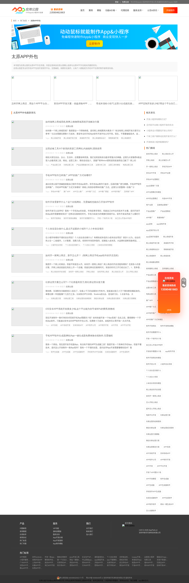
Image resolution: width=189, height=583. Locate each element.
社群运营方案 (56, 298)
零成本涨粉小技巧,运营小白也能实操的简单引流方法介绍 (124, 103)
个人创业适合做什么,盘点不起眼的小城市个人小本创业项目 (75, 229)
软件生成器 (55, 352)
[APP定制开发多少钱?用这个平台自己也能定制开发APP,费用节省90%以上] (158, 77)
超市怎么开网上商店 (153, 408)
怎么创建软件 (151, 510)
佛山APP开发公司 (26, 568)
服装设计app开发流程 (165, 557)
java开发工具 (74, 557)
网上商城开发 (56, 138)
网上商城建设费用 (152, 262)
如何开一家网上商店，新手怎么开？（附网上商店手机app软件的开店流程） (83, 255)
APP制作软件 (151, 504)
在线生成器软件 (111, 352)
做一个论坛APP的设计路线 (67, 559)
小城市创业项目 (57, 245)
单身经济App (137, 559)
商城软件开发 (85, 138)
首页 (82, 10)
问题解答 (23, 528)
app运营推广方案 (152, 185)
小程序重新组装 (25, 559)
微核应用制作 (62, 557)
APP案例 (23, 557)
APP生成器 (66, 352)
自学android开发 (38, 557)
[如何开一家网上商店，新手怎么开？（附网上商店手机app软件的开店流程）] (27, 255)
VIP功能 (56, 528)
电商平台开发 (151, 415)
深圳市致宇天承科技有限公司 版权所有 (117, 577)
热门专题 (23, 543)
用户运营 (149, 205)
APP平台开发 (126, 325)
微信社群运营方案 (152, 440)
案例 (91, 10)
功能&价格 (110, 10)
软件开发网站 (56, 218)
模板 (99, 10)
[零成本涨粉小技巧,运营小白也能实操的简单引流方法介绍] (115, 77)
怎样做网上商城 (168, 268)
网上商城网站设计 (99, 138)
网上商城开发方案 (70, 138)
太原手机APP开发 (113, 562)
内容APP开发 (167, 198)
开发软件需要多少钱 (153, 351)
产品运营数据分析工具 (84, 165)
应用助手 (23, 534)
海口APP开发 (50, 565)
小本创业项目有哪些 (104, 245)
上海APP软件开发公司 (40, 562)
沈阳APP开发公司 (26, 565)
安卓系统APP (78, 325)
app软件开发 (170, 351)
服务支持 (137, 10)
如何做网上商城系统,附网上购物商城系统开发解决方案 (72, 122)
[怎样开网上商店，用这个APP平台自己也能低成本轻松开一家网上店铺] (31, 77)
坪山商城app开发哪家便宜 (92, 559)
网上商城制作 (126, 138)
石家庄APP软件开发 (164, 562)
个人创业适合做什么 (72, 245)
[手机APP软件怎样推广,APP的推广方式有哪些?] (27, 175)
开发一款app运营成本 (53, 557)
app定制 (149, 224)
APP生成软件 (125, 352)
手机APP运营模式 (152, 179)
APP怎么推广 (78, 191)
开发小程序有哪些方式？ (157, 119)
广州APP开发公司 (26, 562)
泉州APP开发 (149, 565)
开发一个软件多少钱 (104, 218)
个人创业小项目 (89, 245)
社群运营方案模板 (129, 298)
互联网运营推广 (163, 205)
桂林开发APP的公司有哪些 (167, 565)
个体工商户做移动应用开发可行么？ (161, 136)
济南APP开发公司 (101, 562)
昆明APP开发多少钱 (101, 565)
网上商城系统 (165, 256)
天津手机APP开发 (63, 562)
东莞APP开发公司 (39, 568)
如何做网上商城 (152, 268)
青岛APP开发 (124, 565)
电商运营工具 (128, 165)
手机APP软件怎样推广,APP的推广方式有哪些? (69, 175)
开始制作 (170, 10)
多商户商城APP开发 (164, 559)
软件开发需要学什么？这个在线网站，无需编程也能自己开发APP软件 (80, 202)
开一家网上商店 (152, 166)
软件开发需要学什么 (87, 218)
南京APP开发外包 (51, 562)
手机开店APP (167, 166)
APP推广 (149, 217)
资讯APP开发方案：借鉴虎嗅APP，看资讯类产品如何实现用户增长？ (88, 103)
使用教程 (23, 531)
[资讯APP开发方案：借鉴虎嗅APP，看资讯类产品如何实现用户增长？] (73, 77)
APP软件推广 (116, 191)
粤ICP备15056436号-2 (94, 577)
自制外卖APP (37, 559)
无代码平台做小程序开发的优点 (160, 124)
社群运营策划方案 (152, 447)
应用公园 (69, 126)
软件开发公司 (151, 364)
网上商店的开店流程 (58, 271)
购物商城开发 (113, 138)
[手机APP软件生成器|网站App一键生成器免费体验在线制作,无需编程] (27, 335)
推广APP (67, 191)
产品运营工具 (56, 165)
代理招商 (125, 10)
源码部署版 (57, 531)
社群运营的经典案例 (83, 298)
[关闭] (169, 310)
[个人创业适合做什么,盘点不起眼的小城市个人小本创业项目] (27, 228)
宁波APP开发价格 (138, 565)
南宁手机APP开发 (113, 565)
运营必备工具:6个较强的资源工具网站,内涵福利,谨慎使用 (74, 148)
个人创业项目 (112, 557)
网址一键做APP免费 (77, 559)
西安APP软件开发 (76, 562)
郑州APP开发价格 (88, 562)
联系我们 (89, 531)
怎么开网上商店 (132, 271)
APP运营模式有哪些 (153, 192)
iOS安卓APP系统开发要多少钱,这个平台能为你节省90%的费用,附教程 (80, 309)
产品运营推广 (151, 211)
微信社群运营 (99, 298)
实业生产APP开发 (88, 557)
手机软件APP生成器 (94, 352)
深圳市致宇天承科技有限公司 (149, 532)
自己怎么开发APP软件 (123, 218)
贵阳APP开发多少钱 (77, 565)
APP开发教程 (151, 478)
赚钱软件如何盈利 (51, 559)
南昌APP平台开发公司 (140, 562)
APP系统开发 (65, 325)
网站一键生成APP (167, 504)
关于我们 (89, 528)
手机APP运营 (165, 173)
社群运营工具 (69, 165)
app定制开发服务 (152, 236)
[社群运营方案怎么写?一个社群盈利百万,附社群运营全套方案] (27, 282)
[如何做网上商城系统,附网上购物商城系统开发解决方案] (27, 121)
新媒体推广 (161, 217)
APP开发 (114, 325)
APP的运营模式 (152, 198)
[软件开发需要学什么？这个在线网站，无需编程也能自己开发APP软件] (27, 202)
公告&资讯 (152, 10)
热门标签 (23, 20)
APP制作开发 (103, 325)
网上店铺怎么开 (164, 160)
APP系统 (54, 325)
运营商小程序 (149, 557)
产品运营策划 (165, 211)
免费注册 (125, 2)
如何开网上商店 (103, 271)
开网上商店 (90, 271)
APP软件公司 (91, 325)
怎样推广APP (129, 191)
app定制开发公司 (152, 230)
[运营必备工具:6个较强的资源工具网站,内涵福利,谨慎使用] (27, 148)
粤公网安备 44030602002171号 (72, 577)
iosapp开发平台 (138, 557)
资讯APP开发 (151, 173)
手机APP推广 (56, 191)
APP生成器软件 (79, 352)
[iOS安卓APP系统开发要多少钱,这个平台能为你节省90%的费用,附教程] (27, 309)
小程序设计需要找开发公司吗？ (160, 130)
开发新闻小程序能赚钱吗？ (158, 141)
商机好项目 (123, 559)
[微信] (183, 285)
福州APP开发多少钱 (151, 562)
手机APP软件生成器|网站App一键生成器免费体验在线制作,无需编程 (79, 335)
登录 (116, 2)
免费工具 (147, 559)
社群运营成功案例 (113, 298)
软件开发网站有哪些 (153, 357)
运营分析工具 (101, 165)
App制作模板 (58, 543)
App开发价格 (58, 537)
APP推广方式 (91, 191)
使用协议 (23, 537)
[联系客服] (183, 280)
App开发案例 (58, 540)
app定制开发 (161, 224)
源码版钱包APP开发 (101, 557)
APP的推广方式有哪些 (154, 319)
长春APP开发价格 (39, 565)
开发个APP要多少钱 (153, 472)
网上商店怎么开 (117, 271)
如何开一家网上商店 (76, 271)
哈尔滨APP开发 (63, 565)
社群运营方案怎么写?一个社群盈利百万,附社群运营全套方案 (75, 282)
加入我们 (89, 534)
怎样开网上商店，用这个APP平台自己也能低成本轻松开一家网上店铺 (45, 103)
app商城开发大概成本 (102, 559)
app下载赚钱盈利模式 (115, 559)
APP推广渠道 (103, 191)
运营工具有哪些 (114, 165)
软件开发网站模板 (70, 218)
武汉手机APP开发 (126, 562)
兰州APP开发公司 (88, 565)
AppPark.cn (153, 530)
